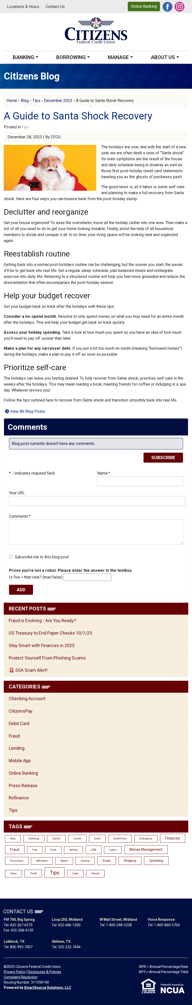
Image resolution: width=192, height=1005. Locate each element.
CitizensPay (20, 711)
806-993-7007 (21, 947)
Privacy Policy (14, 972)
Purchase (16, 860)
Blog (25, 100)
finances (172, 838)
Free (34, 849)
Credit (77, 838)
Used (75, 873)
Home (11, 100)
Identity (73, 849)
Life (93, 849)
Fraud (14, 736)
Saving (85, 860)
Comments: (19, 516)
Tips (36, 100)
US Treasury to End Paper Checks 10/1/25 (50, 633)
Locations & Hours (23, 6)
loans (112, 849)
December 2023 (58, 100)
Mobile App (20, 760)
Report (64, 860)
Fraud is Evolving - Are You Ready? (42, 620)
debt (97, 838)
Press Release (23, 785)
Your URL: (17, 493)
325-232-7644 (69, 947)
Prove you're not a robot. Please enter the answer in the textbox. (70, 570)
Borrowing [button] (71, 57)
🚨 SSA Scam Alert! (28, 670)
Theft (33, 873)
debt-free (120, 838)
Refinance (19, 797)
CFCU (55, 137)
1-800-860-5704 (167, 925)
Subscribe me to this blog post (42, 557)
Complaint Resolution (21, 977)
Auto (13, 838)
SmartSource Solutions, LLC (47, 988)
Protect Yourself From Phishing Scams (47, 658)
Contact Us (55, 6)
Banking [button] (23, 57)
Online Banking (144, 6)
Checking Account (27, 698)
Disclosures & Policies (44, 972)
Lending (16, 748)
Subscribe (163, 457)
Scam (106, 860)
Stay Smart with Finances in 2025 (41, 645)
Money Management (146, 849)
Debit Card (19, 723)
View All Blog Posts (27, 411)
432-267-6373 (21, 925)
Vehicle (95, 873)
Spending (156, 860)
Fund (53, 849)
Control (56, 838)
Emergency (146, 838)
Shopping (130, 860)
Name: (103, 473)
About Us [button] (163, 57)
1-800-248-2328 (119, 925)
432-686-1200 (69, 925)
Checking (33, 838)
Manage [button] (118, 57)
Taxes (13, 873)
